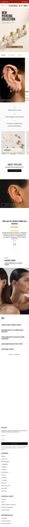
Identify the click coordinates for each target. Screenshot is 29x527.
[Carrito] (27, 6)
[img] (14, 226)
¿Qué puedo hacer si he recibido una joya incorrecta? (12, 331)
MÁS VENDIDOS (5, 461)
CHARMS (3, 469)
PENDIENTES (4, 464)
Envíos (3, 502)
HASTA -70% (4, 459)
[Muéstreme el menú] (2, 6)
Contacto (3, 499)
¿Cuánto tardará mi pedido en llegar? (11, 325)
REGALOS (3, 483)
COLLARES (4, 480)
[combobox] (20, 5)
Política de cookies (5, 521)
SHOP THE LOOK (25, 1)
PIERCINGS (4, 467)
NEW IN (3, 456)
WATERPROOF (5, 472)
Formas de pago (5, 510)
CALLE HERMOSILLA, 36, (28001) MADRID (13, 263)
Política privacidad (5, 523)
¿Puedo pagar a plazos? (7, 349)
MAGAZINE (4, 488)
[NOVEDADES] (13, 142)
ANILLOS (3, 475)
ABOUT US (4, 491)
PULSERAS (4, 477)
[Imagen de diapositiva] (14, 30)
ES (21, 6)
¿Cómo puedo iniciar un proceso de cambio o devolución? (12, 338)
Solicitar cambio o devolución (8, 504)
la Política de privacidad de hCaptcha (14, 447)
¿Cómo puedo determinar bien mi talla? (12, 344)
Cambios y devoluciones (7, 507)
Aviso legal (4, 518)
